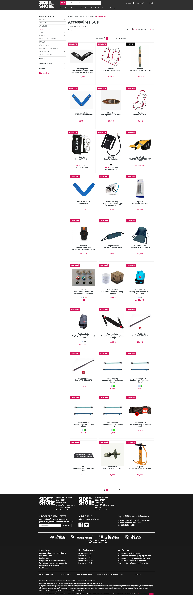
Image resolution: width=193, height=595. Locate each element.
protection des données (107, 574)
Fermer (151, 594)
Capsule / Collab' (46, 54)
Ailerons (42, 35)
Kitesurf (42, 19)
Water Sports (95, 8)
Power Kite (43, 42)
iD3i (79, 590)
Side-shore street (45, 556)
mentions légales (84, 574)
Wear (61, 8)
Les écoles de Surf (85, 563)
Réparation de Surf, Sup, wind (129, 553)
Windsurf (43, 26)
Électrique (113, 8)
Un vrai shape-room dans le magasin (53, 563)
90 (136, 29)
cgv (121, 574)
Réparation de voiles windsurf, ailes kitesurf (134, 558)
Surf (41, 32)
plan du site (66, 574)
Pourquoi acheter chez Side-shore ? (52, 553)
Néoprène (105, 8)
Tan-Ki (82, 590)
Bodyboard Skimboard (48, 48)
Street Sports (85, 8)
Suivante (123, 38)
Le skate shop (44, 558)
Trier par (71, 30)
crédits (138, 574)
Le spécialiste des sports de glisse (52, 560)
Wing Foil (43, 23)
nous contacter (46, 574)
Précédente (99, 38)
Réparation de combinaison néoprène (132, 560)
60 (133, 29)
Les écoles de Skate (85, 560)
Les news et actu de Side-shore (51, 565)
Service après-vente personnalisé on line (133, 563)
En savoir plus (142, 594)
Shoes (67, 8)
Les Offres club (44, 568)
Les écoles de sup (84, 556)
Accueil (70, 16)
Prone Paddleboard (47, 38)
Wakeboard (44, 45)
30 (131, 29)
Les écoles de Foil (84, 558)
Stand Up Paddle (46, 29)
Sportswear (44, 51)
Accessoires (74, 8)
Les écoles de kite (85, 553)
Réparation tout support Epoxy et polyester (134, 556)
